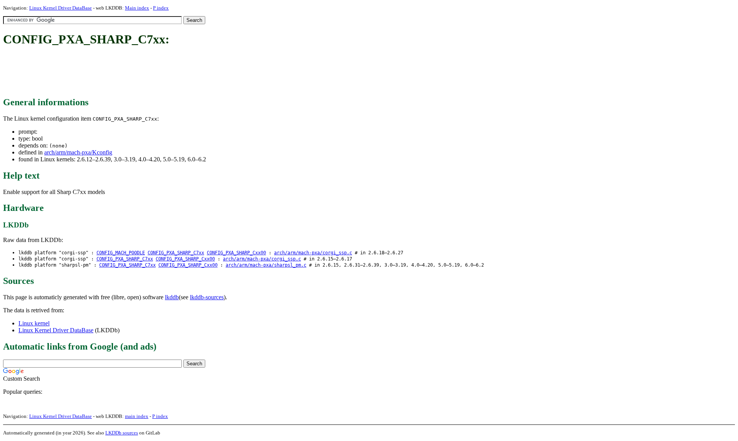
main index (136, 416)
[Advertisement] (143, 72)
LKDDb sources (121, 433)
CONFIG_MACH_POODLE (120, 252)
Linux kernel (34, 323)
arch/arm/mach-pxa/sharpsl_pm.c (266, 265)
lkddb (172, 297)
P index (161, 8)
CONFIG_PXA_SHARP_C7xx (176, 252)
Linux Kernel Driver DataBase (60, 8)
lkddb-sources (207, 297)
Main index (137, 8)
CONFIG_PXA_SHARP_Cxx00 (236, 252)
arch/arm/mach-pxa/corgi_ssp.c (313, 252)
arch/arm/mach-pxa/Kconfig (78, 152)
